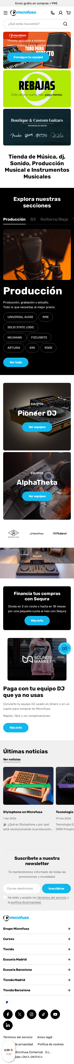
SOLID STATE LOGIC (20, 327)
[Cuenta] (60, 12)
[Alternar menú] (5, 12)
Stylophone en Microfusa (22, 812)
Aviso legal (44, 1037)
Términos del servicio (18, 1037)
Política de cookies (51, 1044)
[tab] (14, 221)
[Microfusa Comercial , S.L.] (37, 88)
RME (46, 317)
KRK (32, 348)
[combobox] (37, 24)
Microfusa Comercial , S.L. (32, 1052)
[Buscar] (65, 23)
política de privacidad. (26, 902)
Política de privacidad (18, 1044)
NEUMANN (14, 337)
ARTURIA (13, 348)
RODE (48, 348)
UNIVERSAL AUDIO (20, 317)
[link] (36, 534)
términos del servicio (52, 897)
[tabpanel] (37, 298)
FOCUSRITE (39, 337)
